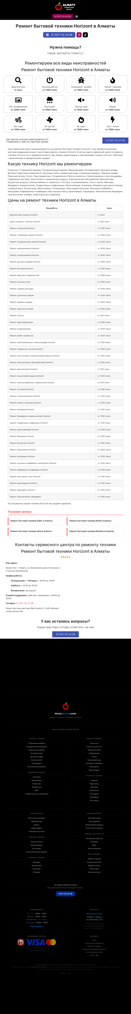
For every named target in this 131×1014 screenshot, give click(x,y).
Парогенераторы (94, 760)
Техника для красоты (94, 838)
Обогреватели (94, 821)
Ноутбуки (37, 777)
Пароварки (94, 797)
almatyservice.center (94, 914)
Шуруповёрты (36, 828)
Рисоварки (94, 794)
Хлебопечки (94, 790)
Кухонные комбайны (94, 763)
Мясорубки (94, 767)
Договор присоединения (94, 943)
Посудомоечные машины (37, 747)
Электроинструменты (37, 818)
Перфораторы (36, 821)
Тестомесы (94, 800)
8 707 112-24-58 (65, 894)
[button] (76, 16)
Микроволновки (94, 750)
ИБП (36, 790)
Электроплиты (37, 760)
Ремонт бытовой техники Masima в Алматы (91, 531)
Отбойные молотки (37, 831)
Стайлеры (94, 842)
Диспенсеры (37, 865)
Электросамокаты (94, 862)
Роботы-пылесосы (94, 747)
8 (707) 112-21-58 (24, 603)
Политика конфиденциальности (94, 949)
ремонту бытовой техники (38, 967)
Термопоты (94, 784)
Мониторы (36, 784)
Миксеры (94, 787)
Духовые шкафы (36, 757)
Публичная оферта (94, 946)
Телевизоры (37, 763)
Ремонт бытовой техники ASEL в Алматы (31, 520)
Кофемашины (94, 753)
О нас (94, 940)
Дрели (36, 825)
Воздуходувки (36, 845)
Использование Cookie (94, 952)
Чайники (94, 780)
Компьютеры (37, 780)
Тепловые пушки (94, 818)
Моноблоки (36, 787)
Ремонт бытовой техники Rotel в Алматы (90, 520)
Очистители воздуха (94, 828)
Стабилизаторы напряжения (36, 794)
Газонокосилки (37, 842)
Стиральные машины (36, 743)
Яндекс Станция (94, 859)
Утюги (94, 757)
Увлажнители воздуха (94, 825)
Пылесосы (94, 743)
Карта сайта (94, 955)
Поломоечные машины (36, 767)
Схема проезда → (37, 926)
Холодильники (37, 753)
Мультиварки (94, 770)
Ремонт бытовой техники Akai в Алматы (31, 531)
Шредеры (37, 862)
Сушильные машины (36, 750)
